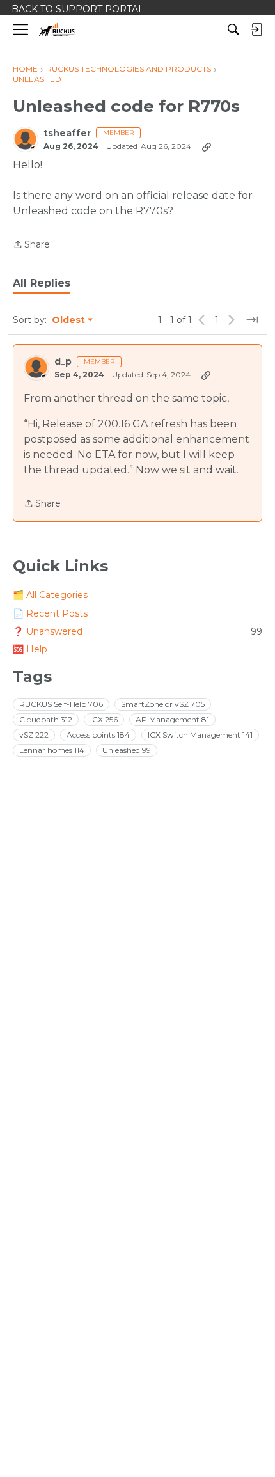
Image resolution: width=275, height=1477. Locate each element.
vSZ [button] (34, 734)
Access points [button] (98, 734)
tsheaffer (67, 133)
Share (31, 245)
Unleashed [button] (126, 750)
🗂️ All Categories (50, 595)
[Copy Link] (206, 146)
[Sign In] (256, 29)
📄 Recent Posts (50, 613)
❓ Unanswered (137, 631)
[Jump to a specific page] (252, 320)
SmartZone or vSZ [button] (163, 704)
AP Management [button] (172, 719)
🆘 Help (30, 649)
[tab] (41, 283)
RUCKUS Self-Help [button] (61, 704)
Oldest (69, 320)
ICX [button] (104, 719)
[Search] (233, 29)
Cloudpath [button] (45, 719)
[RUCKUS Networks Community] (57, 29)
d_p (63, 361)
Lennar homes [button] (51, 750)
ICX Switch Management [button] (200, 734)
